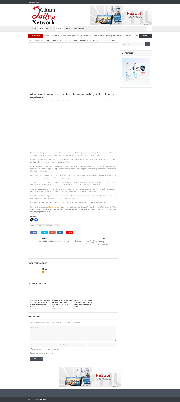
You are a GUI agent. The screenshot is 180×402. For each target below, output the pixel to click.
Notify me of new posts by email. (43, 353)
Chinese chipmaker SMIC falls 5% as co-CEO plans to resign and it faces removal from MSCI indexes (91, 243)
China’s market (48, 225)
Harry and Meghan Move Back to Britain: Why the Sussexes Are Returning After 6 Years (84, 36)
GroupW (43, 399)
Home (34, 28)
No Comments (71, 101)
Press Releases (79, 28)
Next (103, 239)
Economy (49, 28)
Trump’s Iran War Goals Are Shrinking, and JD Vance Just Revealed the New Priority (40, 303)
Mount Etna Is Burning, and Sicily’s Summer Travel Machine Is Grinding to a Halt (62, 303)
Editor (38, 101)
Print (108, 101)
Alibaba (38, 225)
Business (59, 28)
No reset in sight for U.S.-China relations (53, 241)
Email (114, 101)
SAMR (57, 225)
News (41, 28)
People (68, 28)
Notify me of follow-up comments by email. (46, 349)
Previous (44, 239)
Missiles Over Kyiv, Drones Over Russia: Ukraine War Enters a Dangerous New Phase (83, 303)
